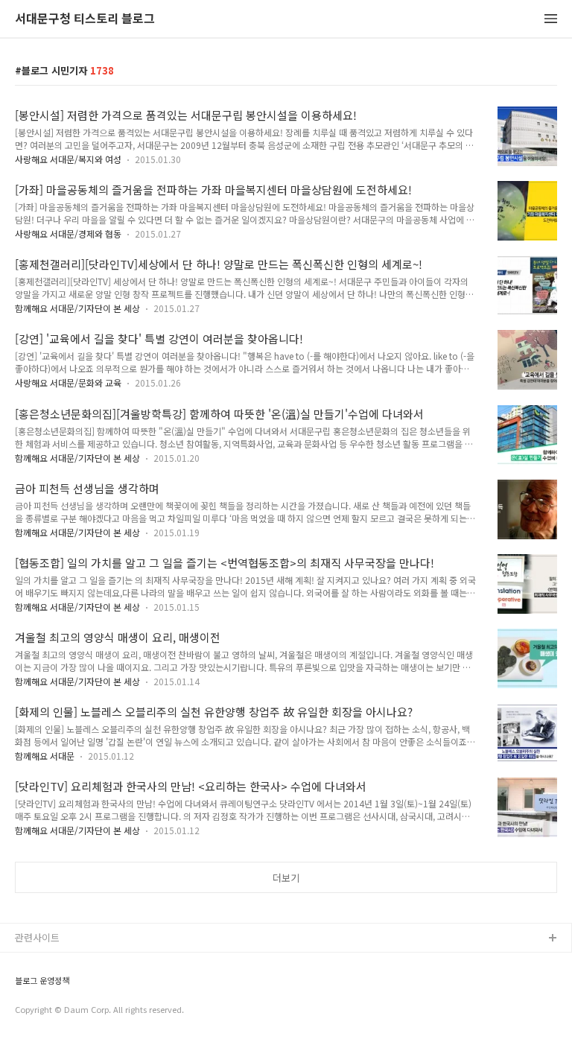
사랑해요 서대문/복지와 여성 (68, 159)
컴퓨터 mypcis (46, 1010)
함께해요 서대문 (44, 755)
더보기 (286, 878)
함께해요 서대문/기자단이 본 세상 (77, 308)
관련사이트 (37, 937)
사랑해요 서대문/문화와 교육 (68, 382)
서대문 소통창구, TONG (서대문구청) (91, 963)
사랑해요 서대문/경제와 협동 (68, 233)
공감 (25, 986)
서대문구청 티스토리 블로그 (85, 19)
